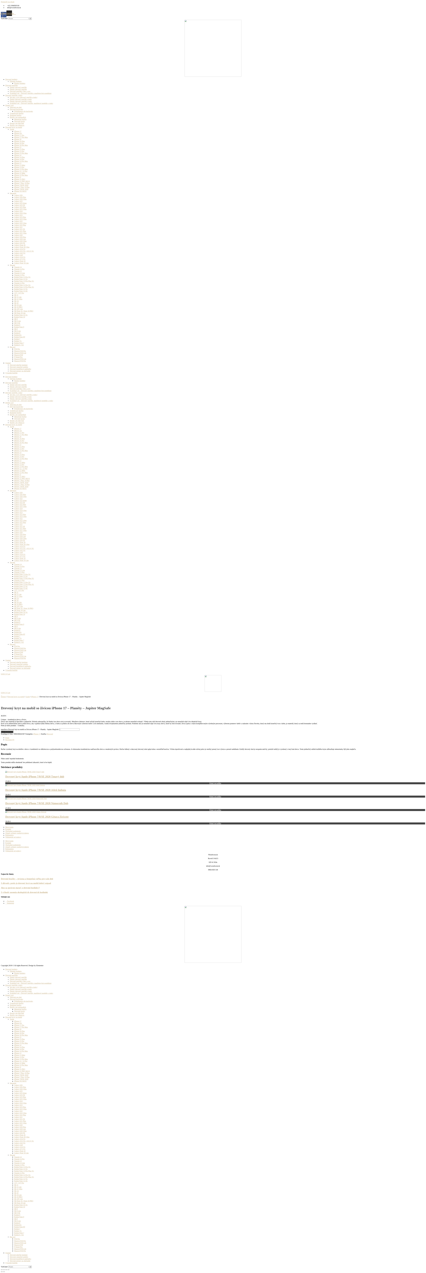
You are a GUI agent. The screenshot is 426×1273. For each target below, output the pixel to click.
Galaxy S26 (18, 195)
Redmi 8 (17, 333)
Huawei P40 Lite (20, 353)
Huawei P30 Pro (20, 361)
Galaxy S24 (18, 211)
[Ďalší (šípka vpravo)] (4, 1271)
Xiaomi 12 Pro (19, 283)
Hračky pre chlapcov (17, 125)
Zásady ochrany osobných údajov (17, 833)
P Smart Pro (18, 357)
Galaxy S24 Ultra (20, 213)
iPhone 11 (17, 177)
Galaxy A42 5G (19, 253)
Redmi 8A (18, 335)
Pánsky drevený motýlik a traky (21, 101)
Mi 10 (16, 303)
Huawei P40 (18, 355)
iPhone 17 (17, 131)
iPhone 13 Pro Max (21, 169)
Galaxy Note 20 (19, 245)
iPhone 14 (17, 155)
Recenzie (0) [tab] (9, 740)
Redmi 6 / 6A (19, 345)
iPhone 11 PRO (19, 179)
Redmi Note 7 (19, 343)
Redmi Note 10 (19, 317)
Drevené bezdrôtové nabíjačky (20, 369)
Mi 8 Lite (17, 331)
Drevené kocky (19, 121)
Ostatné (8, 363)
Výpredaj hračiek (11, 373)
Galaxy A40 (18, 255)
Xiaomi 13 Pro (19, 275)
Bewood (50, 734)
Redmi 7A (18, 341)
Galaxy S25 (18, 201)
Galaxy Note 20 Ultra (21, 247)
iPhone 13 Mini (19, 165)
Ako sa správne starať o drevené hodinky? (20, 888)
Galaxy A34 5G (19, 257)
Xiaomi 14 (18, 267)
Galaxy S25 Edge (20, 203)
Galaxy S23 (18, 215)
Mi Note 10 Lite (20, 313)
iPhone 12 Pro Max (21, 175)
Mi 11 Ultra (18, 299)
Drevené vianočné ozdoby (19, 367)
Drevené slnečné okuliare (19, 365)
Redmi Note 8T (19, 337)
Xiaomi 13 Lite (19, 273)
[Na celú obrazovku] (4, 1269)
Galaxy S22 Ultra (20, 223)
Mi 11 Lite (18, 297)
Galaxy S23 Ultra (20, 219)
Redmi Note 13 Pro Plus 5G (24, 281)
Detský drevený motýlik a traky (21, 99)
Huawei (12, 347)
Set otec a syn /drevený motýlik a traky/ (23, 97)
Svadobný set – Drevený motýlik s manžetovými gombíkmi (30, 93)
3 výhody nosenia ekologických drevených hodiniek (24, 892)
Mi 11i (16, 301)
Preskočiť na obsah (7, 2)
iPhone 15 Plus (19, 149)
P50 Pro (17, 349)
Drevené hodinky (11, 79)
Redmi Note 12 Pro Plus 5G (24, 287)
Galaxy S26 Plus (20, 197)
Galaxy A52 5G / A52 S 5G (24, 251)
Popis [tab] (7, 738)
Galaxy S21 (18, 227)
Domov (3, 697)
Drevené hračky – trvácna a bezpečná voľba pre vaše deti (27, 879)
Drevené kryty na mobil (13, 127)
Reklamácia (9, 835)
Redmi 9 (17, 325)
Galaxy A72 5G (19, 259)
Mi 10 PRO (18, 307)
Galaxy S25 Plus (20, 207)
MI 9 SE (17, 323)
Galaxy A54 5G (19, 249)
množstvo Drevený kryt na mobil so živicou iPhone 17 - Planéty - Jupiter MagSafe (30, 729)
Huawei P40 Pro (20, 351)
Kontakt (8, 829)
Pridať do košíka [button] (215, 783)
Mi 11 (16, 295)
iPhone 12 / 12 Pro (20, 171)
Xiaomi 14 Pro (19, 269)
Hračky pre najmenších (18, 117)
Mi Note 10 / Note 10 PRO (23, 311)
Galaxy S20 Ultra (20, 241)
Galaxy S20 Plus (20, 237)
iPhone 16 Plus (19, 141)
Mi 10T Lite (18, 309)
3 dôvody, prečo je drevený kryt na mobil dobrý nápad (26, 883)
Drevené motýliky (11, 85)
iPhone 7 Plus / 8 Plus (22, 183)
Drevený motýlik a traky (13, 95)
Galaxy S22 (18, 221)
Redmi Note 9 (19, 327)
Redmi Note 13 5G (21, 279)
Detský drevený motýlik (18, 87)
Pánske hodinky (19, 83)
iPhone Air (18, 133)
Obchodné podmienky (13, 831)
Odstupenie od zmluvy (13, 837)
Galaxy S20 (18, 235)
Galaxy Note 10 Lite (21, 263)
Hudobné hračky (16, 115)
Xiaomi (12, 265)
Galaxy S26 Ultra (20, 199)
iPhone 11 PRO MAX (22, 181)
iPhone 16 (17, 139)
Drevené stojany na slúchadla (20, 371)
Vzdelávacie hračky (17, 113)
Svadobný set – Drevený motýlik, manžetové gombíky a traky (31, 103)
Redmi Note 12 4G (21, 291)
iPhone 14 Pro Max (21, 161)
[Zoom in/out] (2, 1269)
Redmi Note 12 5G (21, 289)
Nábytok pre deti (16, 107)
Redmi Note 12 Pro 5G (22, 285)
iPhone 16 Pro (19, 143)
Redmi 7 (17, 339)
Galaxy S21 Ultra (20, 233)
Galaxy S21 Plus (20, 231)
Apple (12, 129)
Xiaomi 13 (18, 271)
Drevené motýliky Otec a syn (20, 91)
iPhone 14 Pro (19, 159)
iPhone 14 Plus (19, 157)
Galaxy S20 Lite (20, 239)
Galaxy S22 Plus (20, 225)
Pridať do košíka (7, 732)
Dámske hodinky (16, 81)
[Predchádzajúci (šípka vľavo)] (2, 1271)
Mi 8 (16, 329)
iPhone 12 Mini (19, 173)
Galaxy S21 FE (19, 229)
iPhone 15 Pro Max (21, 153)
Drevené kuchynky (16, 109)
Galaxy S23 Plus (20, 217)
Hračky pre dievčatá (17, 123)
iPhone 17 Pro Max (21, 137)
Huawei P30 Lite (20, 359)
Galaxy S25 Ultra (20, 209)
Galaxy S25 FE (19, 205)
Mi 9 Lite (17, 321)
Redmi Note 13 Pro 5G (22, 277)
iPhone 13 (17, 163)
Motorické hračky (20, 119)
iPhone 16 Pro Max (21, 145)
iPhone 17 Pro (19, 135)
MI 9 (16, 319)
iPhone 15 (17, 147)
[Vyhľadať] (30, 18)
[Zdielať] (6, 1269)
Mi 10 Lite (18, 305)
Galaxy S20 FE (19, 243)
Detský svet (9, 105)
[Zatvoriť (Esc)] (8, 1269)
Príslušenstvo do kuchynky (23, 111)
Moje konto (9, 827)
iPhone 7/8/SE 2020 (21, 185)
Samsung (13, 193)
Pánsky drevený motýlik (18, 89)
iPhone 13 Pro (19, 167)
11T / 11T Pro (19, 293)
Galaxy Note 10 (19, 261)
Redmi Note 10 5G (21, 315)
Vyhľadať (4, 18)
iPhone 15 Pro (19, 151)
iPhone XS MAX (20, 191)
